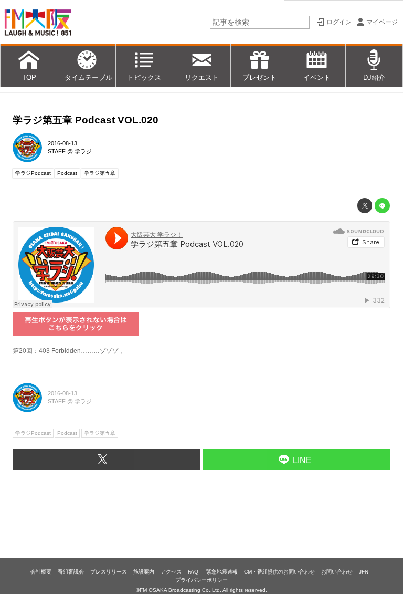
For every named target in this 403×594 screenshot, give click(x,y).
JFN (363, 572)
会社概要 (40, 572)
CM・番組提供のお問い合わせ (279, 572)
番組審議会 (71, 572)
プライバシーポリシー (201, 580)
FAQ (194, 572)
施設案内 (143, 572)
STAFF (57, 151)
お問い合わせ (337, 572)
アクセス (171, 572)
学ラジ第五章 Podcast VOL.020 (85, 120)
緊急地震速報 (222, 572)
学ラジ (83, 151)
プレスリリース (108, 572)
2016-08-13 (62, 143)
